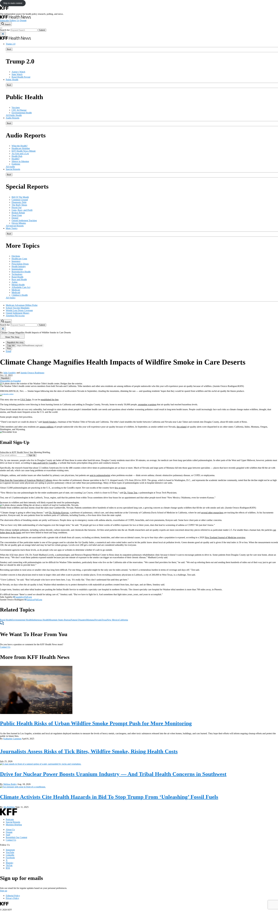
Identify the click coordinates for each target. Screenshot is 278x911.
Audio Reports (12, 118)
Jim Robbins (9, 807)
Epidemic (16, 164)
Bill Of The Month (20, 197)
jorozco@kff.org (34, 599)
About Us (10, 829)
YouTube (10, 852)
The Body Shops (19, 205)
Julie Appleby (9, 372)
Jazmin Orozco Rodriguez (32, 372)
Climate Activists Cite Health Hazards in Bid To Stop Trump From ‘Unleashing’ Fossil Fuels (109, 797)
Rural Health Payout (21, 77)
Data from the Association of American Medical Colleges (26, 480)
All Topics (10, 297)
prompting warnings (147, 404)
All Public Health (14, 115)
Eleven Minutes (19, 223)
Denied (15, 218)
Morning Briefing (14, 824)
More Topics (11, 228)
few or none (120, 488)
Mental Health (18, 284)
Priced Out (16, 207)
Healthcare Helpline (21, 148)
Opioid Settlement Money (17, 313)
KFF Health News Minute (24, 151)
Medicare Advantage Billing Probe (22, 305)
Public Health (12, 79)
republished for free (49, 399)
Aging (14, 282)
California (123, 620)
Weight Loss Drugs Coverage (19, 310)
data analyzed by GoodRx (45, 463)
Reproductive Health (21, 271)
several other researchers (212, 512)
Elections (16, 256)
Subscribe (4, 20)
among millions (47, 427)
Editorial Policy (13, 895)
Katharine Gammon (12, 738)
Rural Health (17, 277)
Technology (17, 274)
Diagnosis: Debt (19, 202)
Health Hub (17, 156)
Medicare (16, 290)
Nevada (97, 620)
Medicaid (16, 292)
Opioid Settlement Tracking (24, 220)
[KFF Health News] (15, 18)
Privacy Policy (12, 898)
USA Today (25, 399)
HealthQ (15, 159)
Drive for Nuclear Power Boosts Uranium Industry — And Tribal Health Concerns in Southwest (113, 774)
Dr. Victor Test (130, 492)
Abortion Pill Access (15, 315)
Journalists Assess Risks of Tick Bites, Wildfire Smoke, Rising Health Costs (89, 751)
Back (9, 49)
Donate (23, 20)
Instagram (10, 850)
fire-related (181, 427)
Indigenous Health (40, 620)
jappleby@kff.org (23, 597)
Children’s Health (20, 295)
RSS (8, 868)
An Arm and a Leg (20, 153)
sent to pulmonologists (100, 475)
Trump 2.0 (10, 44)
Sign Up (32, 455)
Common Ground (20, 199)
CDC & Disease (19, 110)
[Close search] (3, 34)
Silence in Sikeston (20, 161)
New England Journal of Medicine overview (225, 537)
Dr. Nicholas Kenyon (59, 512)
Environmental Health (22, 112)
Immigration (17, 269)
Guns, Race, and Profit (22, 210)
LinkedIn (10, 855)
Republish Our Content (16, 837)
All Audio (10, 166)
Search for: (5, 30)
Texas (104, 620)
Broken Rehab (18, 212)
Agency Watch (18, 72)
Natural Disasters (78, 620)
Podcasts (10, 819)
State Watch (17, 74)
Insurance (16, 261)
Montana (90, 620)
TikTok (9, 865)
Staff (8, 835)
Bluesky (9, 863)
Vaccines (16, 107)
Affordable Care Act (21, 287)
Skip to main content (12, 3)
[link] (5, 378)
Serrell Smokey (49, 422)
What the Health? (20, 146)
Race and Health (19, 279)
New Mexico (113, 620)
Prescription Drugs (20, 264)
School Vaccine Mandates (17, 308)
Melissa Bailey (10, 784)
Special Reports (13, 169)
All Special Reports (15, 225)
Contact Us (5, 647)
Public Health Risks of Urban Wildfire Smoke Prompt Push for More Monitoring (96, 723)
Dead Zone (17, 215)
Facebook (10, 857)
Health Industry (19, 266)
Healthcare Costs (19, 258)
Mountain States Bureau (60, 620)
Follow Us (14, 20)
